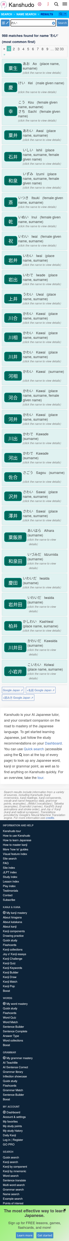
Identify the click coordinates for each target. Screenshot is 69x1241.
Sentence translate (14, 1180)
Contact (7, 895)
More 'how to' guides (15, 849)
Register (18, 1140)
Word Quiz (9, 1017)
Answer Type (11, 1036)
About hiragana (12, 917)
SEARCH (6, 14)
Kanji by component (15, 1166)
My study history (13, 1130)
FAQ (6, 863)
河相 (13, 376)
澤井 (13, 515)
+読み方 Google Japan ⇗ (18, 697)
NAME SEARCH (26, 14)
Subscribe (9, 900)
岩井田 (15, 604)
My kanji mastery (16, 913)
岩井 (13, 260)
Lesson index (11, 881)
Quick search (34, 748)
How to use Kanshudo (16, 835)
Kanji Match (10, 981)
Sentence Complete (15, 1031)
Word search (11, 1176)
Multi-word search (14, 1185)
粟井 (13, 135)
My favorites (10, 1121)
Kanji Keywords (12, 968)
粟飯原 (15, 537)
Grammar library (13, 1072)
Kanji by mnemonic (14, 1171)
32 (57, 48)
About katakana (12, 922)
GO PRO (9, 1144)
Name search (11, 1194)
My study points (12, 1126)
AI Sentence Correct (15, 1067)
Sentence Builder (13, 1026)
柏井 (13, 626)
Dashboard (53, 743)
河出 (13, 457)
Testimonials (10, 890)
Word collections (13, 1040)
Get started (45, 1235)
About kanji (9, 926)
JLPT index (10, 872)
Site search (10, 858)
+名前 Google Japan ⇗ (41, 690)
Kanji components (14, 931)
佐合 (13, 477)
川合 (13, 318)
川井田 (15, 647)
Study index (10, 877)
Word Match (10, 1022)
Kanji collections (12, 949)
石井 (13, 156)
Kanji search (10, 1162)
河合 (13, 397)
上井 (13, 298)
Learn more (24, 1235)
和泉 (13, 180)
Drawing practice (13, 936)
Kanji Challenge (12, 958)
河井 (13, 419)
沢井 (13, 496)
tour (40, 777)
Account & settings (14, 1117)
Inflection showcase (15, 1076)
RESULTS (47, 14)
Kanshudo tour (12, 831)
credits (50, 818)
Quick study (10, 940)
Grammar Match (13, 1090)
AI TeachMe (10, 1062)
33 (62, 48)
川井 (13, 356)
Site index (9, 867)
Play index (9, 886)
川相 (13, 337)
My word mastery (17, 1004)
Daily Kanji (9, 1135)
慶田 (13, 582)
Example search (13, 1198)
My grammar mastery (19, 1058)
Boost (6, 991)
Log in (6, 1140)
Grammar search (13, 1189)
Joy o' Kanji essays (14, 954)
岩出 (13, 279)
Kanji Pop (9, 986)
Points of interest (13, 1203)
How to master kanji (15, 845)
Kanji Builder (10, 972)
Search (62, 23)
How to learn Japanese (17, 840)
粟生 (13, 68)
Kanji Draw (9, 977)
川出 (13, 438)
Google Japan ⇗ (13, 690)
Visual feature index (15, 854)
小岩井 (15, 671)
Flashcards (9, 945)
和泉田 (15, 561)
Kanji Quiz (9, 963)
